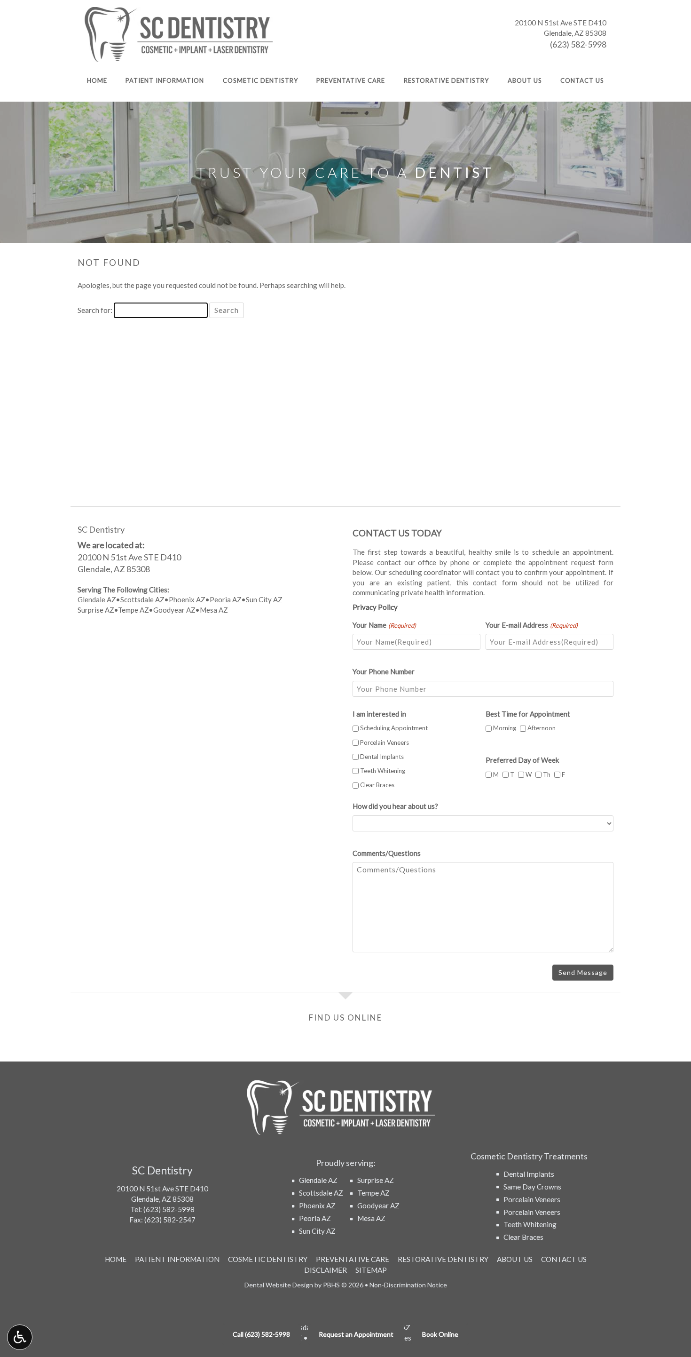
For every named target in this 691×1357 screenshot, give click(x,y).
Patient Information (165, 80)
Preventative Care (350, 80)
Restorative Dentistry (446, 80)
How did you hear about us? (395, 806)
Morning (501, 728)
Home (97, 80)
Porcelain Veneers (384, 742)
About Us (525, 80)
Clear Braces (377, 785)
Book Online (440, 1334)
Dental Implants (382, 756)
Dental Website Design (278, 1285)
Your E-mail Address (532, 625)
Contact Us (582, 80)
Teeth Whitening (382, 770)
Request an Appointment (356, 1334)
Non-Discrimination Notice (408, 1285)
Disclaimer (325, 1270)
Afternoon (537, 728)
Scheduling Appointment (394, 728)
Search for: (95, 309)
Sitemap (371, 1270)
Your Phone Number (384, 671)
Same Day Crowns (532, 1186)
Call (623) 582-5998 (261, 1334)
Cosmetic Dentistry (260, 80)
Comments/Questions (387, 853)
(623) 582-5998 (578, 44)
